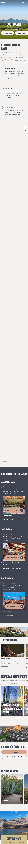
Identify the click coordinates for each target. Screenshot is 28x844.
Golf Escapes (7, 516)
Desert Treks (7, 612)
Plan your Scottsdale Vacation (15, 757)
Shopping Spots (8, 520)
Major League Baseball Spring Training (12, 564)
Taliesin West (7, 534)
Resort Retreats (8, 487)
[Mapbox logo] (4, 461)
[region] (14, 294)
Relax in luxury (8, 33)
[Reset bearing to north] (25, 131)
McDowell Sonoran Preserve (12, 569)
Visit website (13, 752)
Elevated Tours (8, 616)
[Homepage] (3, 3)
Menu (22, 2)
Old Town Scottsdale (10, 583)
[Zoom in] (25, 127)
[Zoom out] (25, 129)
